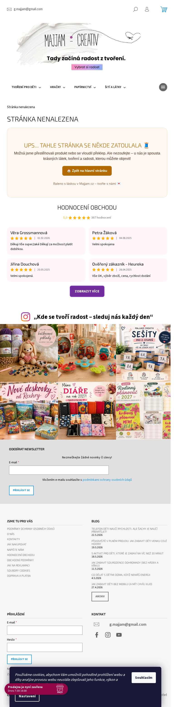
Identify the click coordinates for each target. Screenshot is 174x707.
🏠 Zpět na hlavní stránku (87, 171)
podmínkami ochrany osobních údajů (107, 480)
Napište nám (15, 549)
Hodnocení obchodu (87, 207)
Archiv (100, 596)
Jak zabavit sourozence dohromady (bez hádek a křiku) (125, 564)
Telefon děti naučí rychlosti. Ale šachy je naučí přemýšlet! (124, 530)
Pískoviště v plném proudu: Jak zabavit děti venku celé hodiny (129, 542)
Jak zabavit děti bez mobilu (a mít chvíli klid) (122, 584)
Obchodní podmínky (20, 560)
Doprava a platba (19, 575)
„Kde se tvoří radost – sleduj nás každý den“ (93, 317)
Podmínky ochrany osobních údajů (31, 528)
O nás (10, 533)
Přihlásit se (21, 490)
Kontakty (13, 539)
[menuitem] (26, 87)
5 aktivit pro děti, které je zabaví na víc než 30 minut (128, 553)
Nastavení (27, 696)
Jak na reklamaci (18, 565)
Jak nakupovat (17, 544)
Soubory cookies (18, 570)
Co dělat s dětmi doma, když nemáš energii (121, 574)
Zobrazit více (87, 291)
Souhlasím (143, 677)
